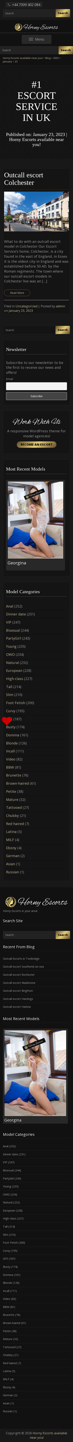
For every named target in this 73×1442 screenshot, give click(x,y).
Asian (10, 864)
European (14, 670)
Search (63, 13)
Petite (11, 791)
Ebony (11, 847)
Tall (9, 686)
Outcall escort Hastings (18, 999)
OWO (10, 654)
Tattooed (14, 807)
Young (11, 646)
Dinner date (16, 614)
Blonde (12, 743)
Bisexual (13, 630)
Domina (12, 735)
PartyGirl (13, 638)
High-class (14, 678)
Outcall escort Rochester (19, 974)
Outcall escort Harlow (17, 1007)
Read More (17, 293)
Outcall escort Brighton (18, 990)
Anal (9, 606)
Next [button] (67, 526)
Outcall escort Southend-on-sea (23, 966)
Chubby (12, 815)
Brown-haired (17, 783)
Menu (43, 40)
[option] (36, 525)
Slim (9, 694)
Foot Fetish (15, 702)
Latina (11, 831)
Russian (12, 872)
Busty (6, 1267)
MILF (10, 839)
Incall (10, 751)
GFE (5, 1258)
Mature (12, 799)
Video (10, 759)
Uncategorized (26, 306)
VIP (8, 622)
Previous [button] (6, 526)
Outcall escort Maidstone (19, 983)
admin (60, 306)
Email (9, 379)
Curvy (10, 711)
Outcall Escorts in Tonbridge (21, 958)
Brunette (13, 775)
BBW (10, 767)
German (12, 855)
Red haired (15, 823)
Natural (12, 662)
